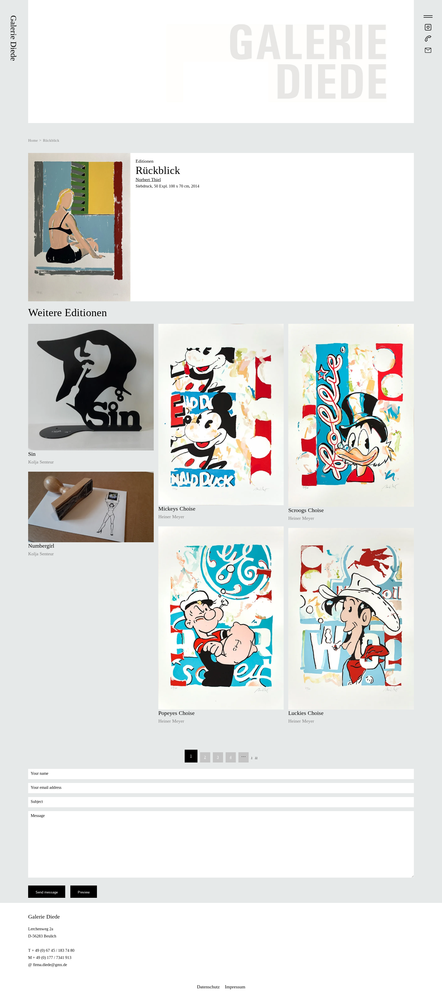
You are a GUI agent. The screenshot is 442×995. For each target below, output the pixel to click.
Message (38, 815)
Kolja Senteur (41, 462)
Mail (428, 50)
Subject (37, 801)
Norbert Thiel (148, 179)
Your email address (46, 787)
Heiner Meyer (171, 516)
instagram (428, 27)
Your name (39, 773)
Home (33, 140)
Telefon (428, 39)
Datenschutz (208, 986)
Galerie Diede (13, 38)
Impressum (235, 986)
